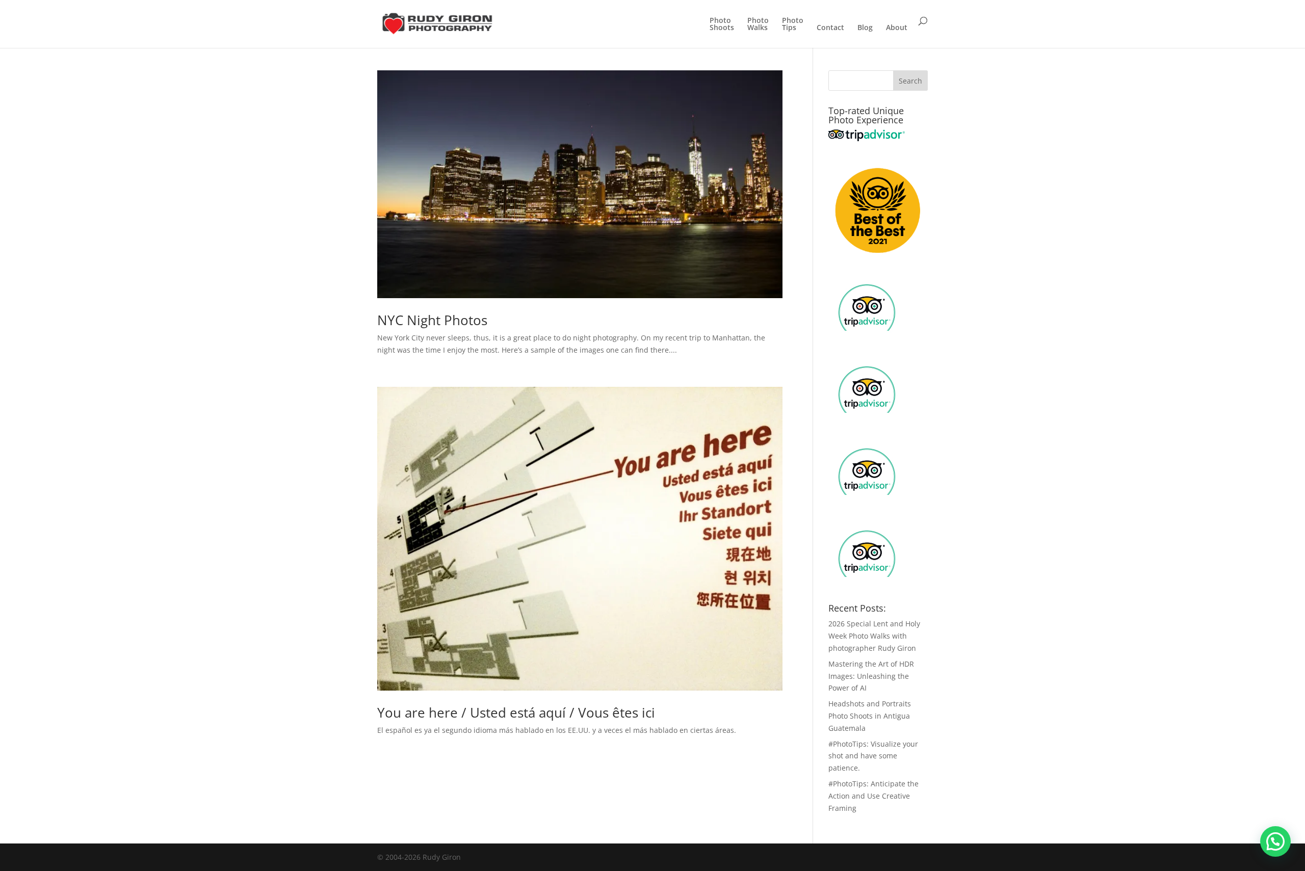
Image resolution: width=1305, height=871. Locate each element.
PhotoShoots (722, 24)
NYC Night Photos (432, 320)
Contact (830, 28)
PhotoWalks (758, 24)
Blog (865, 28)
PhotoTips (792, 24)
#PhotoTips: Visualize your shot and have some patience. (873, 756)
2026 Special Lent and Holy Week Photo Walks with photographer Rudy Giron (874, 636)
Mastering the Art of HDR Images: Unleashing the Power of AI (871, 676)
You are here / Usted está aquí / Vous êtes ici (516, 712)
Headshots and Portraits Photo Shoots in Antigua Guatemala (869, 716)
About (896, 28)
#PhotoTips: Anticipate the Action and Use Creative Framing (873, 796)
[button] (1275, 841)
